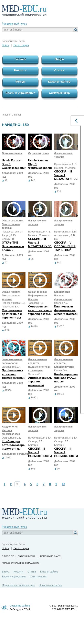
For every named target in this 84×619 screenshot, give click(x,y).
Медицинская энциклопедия (18, 585)
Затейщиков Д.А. (11, 366)
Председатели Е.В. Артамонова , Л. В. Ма (65, 235)
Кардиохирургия (64, 366)
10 (63, 484)
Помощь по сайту (50, 556)
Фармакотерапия (12, 153)
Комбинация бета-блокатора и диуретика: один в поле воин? (13, 449)
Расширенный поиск (14, 23)
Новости (18, 571)
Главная (6, 114)
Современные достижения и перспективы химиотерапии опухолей (12, 317)
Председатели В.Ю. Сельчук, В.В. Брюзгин (39, 441)
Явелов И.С (61, 303)
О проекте (8, 556)
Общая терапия (11, 291)
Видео (5, 571)
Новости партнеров (50, 585)
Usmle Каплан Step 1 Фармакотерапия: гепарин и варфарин (14, 168)
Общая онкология (12, 220)
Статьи (32, 571)
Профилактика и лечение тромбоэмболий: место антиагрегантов (14, 378)
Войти (5, 45)
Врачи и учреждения (14, 576)
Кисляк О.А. (60, 370)
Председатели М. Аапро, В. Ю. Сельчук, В (12, 235)
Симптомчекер (38, 576)
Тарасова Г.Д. (36, 303)
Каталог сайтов (49, 571)
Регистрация (21, 45)
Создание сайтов (20, 605)
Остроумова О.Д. (11, 437)
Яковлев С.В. (35, 374)
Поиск (17, 114)
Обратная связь (27, 556)
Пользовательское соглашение (20, 563)
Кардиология (62, 291)
